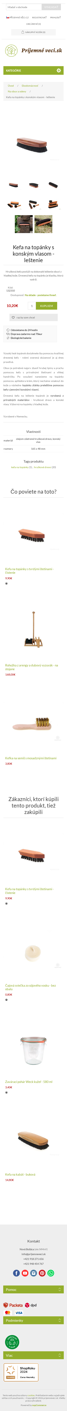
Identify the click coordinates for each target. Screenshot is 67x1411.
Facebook (16, 1273)
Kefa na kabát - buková (20, 1174)
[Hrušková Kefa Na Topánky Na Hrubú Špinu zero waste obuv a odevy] (33, 533)
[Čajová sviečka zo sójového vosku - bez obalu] (33, 950)
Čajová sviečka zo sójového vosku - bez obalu (30, 987)
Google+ (42, 1273)
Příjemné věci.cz (19, 17)
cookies (31, 1395)
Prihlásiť (55, 17)
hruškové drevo (42, 467)
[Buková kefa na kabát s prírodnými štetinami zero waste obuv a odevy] (33, 1139)
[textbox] (24, 7)
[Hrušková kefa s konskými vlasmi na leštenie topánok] (14, 185)
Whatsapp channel (50, 1273)
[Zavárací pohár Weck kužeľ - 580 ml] (33, 1046)
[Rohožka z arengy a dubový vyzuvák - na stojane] (33, 630)
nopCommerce (39, 1405)
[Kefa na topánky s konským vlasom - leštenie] (43, 224)
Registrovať (39, 17)
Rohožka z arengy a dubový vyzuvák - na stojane (31, 667)
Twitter (33, 1273)
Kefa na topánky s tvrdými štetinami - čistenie (29, 570)
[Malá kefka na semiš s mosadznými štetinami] (33, 722)
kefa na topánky (20, 467)
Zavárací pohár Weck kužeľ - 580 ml (28, 1082)
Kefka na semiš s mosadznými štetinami (30, 758)
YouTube (25, 1273)
